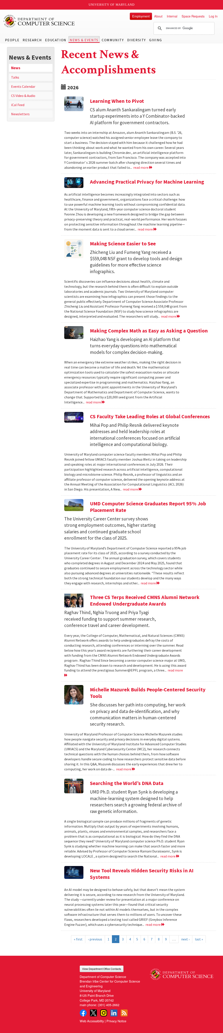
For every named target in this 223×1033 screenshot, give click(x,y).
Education (55, 40)
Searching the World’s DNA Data (126, 783)
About (158, 16)
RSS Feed (124, 1012)
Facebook (83, 1012)
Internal (172, 16)
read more (141, 167)
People (12, 40)
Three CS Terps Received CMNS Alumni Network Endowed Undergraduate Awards (144, 600)
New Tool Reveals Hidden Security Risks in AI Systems (141, 873)
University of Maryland (112, 4)
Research (32, 40)
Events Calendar (23, 86)
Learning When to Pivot (117, 101)
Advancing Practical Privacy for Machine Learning (147, 181)
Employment (141, 16)
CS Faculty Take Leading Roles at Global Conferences (150, 416)
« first (78, 939)
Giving (155, 40)
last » (199, 939)
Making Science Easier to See (123, 243)
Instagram (103, 1012)
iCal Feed (17, 105)
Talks (15, 77)
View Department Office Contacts (101, 969)
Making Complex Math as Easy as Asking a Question (149, 330)
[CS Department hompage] (181, 973)
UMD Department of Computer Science (39, 21)
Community (113, 40)
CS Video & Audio (23, 95)
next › (185, 939)
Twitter (93, 1012)
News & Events (84, 40)
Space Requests (193, 16)
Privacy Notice (116, 1021)
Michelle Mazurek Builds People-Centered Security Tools (148, 692)
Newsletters (20, 114)
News (15, 67)
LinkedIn (113, 1012)
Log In (213, 16)
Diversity (136, 40)
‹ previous (95, 939)
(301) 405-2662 (108, 1004)
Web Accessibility (92, 1021)
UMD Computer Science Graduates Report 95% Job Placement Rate (148, 506)
